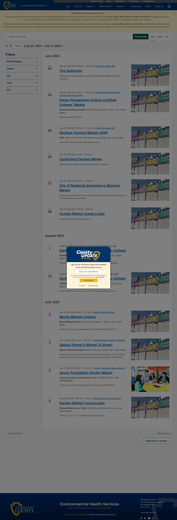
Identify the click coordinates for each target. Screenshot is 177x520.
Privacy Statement (99, 277)
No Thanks (82, 286)
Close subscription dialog (110, 247)
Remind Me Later (93, 286)
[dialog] (88, 268)
